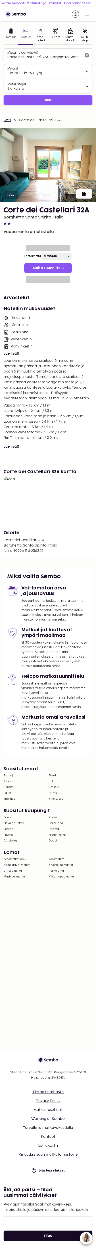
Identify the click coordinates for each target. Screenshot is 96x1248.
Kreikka (54, 787)
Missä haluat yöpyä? (22, 53)
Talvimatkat (56, 859)
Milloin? (12, 68)
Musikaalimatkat (15, 876)
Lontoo (9, 829)
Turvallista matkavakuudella (48, 1128)
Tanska (53, 775)
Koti (7, 120)
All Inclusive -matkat (17, 865)
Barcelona (56, 823)
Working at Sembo (48, 1119)
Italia (52, 781)
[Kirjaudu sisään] (75, 14)
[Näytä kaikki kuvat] (84, 194)
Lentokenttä (32, 256)
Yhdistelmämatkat (61, 865)
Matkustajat (16, 84)
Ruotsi (53, 793)
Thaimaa (9, 799)
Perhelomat (57, 871)
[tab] (11, 36)
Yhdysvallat (56, 799)
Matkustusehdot (48, 1110)
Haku (48, 100)
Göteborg (10, 840)
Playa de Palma (14, 823)
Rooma (54, 829)
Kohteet (48, 1137)
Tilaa (48, 1235)
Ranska (9, 787)
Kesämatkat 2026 (15, 859)
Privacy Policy (48, 1101)
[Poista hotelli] (87, 55)
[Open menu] (87, 14)
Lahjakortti (48, 1146)
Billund (8, 817)
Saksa (8, 793)
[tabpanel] (48, 76)
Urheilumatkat (13, 871)
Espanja (9, 775)
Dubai (53, 840)
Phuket (8, 835)
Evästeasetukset (51, 1170)
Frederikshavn (58, 835)
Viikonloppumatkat (62, 876)
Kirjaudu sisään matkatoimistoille (48, 1155)
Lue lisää (11, 353)
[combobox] (44, 57)
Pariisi (53, 817)
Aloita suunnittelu (48, 268)
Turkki (8, 781)
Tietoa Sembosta (48, 1092)
